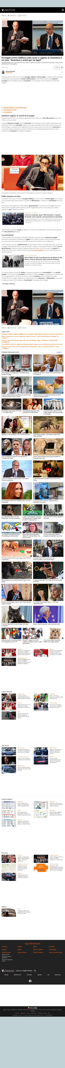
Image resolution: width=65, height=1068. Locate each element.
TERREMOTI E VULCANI (23, 864)
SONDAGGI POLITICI (22, 658)
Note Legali (23, 1013)
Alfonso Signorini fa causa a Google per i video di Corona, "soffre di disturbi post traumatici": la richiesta (30, 337)
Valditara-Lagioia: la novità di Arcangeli (14, 107)
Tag (48, 974)
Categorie (29, 974)
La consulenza (7, 112)
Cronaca (4, 946)
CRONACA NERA (21, 694)
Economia (52, 946)
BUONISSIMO (59, 1009)
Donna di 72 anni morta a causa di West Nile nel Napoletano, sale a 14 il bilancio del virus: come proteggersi (30, 347)
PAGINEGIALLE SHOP (22, 1009)
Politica (20, 946)
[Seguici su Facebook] (30, 981)
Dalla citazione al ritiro (10, 110)
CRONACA (52, 756)
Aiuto (49, 1013)
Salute (19, 949)
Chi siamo (17, 1013)
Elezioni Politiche (38, 952)
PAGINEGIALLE (14, 1009)
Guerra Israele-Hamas (55, 952)
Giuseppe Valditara (38, 250)
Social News (52, 949)
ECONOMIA (52, 694)
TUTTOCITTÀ (40, 1009)
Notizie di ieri (5, 954)
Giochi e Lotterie (38, 949)
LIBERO (4, 1009)
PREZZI (19, 712)
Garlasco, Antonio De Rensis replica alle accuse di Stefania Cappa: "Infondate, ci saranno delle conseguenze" (30, 341)
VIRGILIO (8, 1009)
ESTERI (19, 810)
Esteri (35, 946)
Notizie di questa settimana (6, 957)
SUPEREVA (32, 1011)
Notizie (9, 970)
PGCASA (28, 1009)
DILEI (45, 1009)
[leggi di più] (62, 72)
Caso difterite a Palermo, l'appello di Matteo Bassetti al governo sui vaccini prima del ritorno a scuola (32, 344)
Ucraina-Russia (22, 952)
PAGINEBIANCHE (34, 1009)
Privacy (27, 1013)
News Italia (58, 974)
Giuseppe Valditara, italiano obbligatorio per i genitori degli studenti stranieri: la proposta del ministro (32, 334)
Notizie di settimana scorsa (7, 960)
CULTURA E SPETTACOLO (23, 756)
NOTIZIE (10, 10)
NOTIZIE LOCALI (21, 747)
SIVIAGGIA (48, 1009)
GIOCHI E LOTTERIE (54, 864)
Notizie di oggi (6, 952)
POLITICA (7, 19)
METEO (19, 909)
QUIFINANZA (53, 1009)
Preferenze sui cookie (42, 1013)
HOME (3, 19)
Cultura (4, 949)
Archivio (39, 974)
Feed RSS (6, 974)
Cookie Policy (33, 1013)
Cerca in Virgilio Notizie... (24, 971)
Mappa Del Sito (17, 974)
